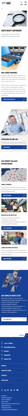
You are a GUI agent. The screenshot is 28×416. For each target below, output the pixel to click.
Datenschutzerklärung (6, 397)
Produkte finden (6, 370)
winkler (3, 366)
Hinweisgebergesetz (6, 405)
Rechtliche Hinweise (6, 399)
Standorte (7, 355)
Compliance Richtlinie (6, 407)
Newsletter (7, 359)
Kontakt (6, 351)
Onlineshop (4, 380)
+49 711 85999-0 (8, 343)
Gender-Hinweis (4, 401)
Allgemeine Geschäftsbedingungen (9, 409)
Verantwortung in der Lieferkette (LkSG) (10, 403)
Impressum (3, 395)
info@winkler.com (9, 347)
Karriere (4, 375)
